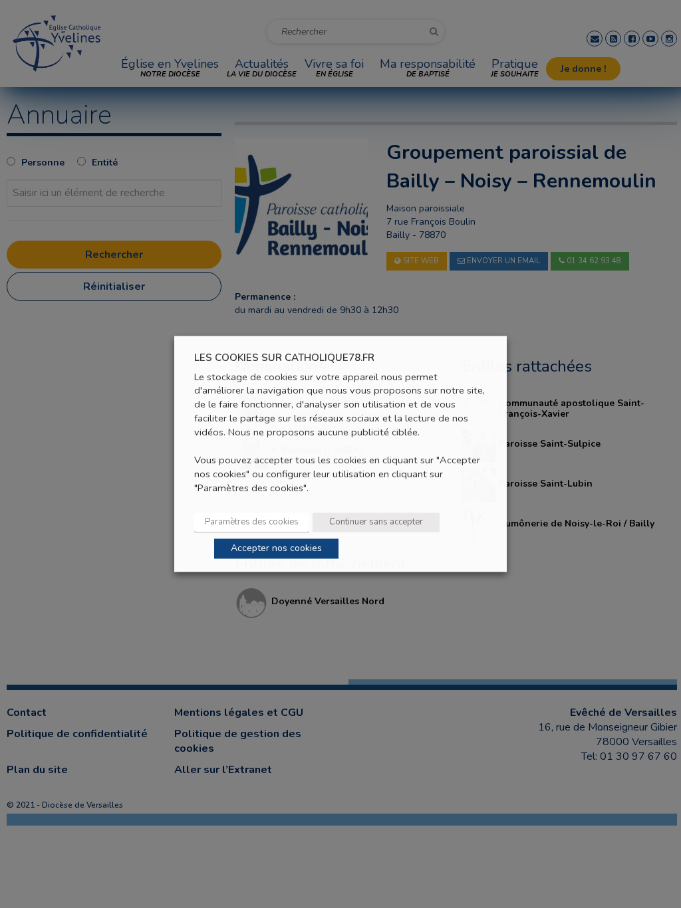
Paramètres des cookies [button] (252, 522)
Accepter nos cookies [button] (276, 548)
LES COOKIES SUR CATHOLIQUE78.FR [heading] (284, 358)
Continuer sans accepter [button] (376, 522)
